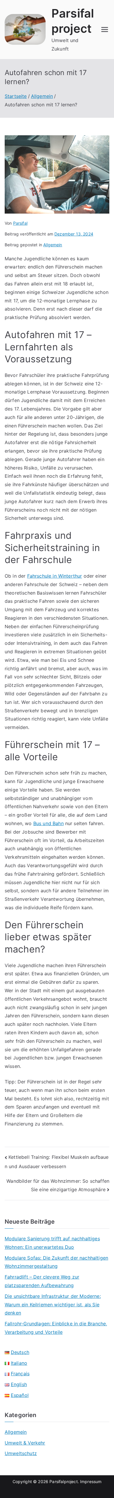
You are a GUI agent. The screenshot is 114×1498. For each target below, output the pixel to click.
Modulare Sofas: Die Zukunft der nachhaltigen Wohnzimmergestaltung (56, 1262)
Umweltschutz (21, 1453)
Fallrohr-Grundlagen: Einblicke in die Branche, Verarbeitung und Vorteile (56, 1328)
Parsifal (20, 223)
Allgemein (52, 244)
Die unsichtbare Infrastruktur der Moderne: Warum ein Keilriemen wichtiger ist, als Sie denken (53, 1304)
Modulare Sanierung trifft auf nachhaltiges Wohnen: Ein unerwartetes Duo (52, 1243)
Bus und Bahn (48, 823)
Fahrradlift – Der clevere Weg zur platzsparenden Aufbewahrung (42, 1281)
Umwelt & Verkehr (25, 1443)
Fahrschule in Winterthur (54, 576)
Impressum (90, 1481)
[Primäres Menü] (104, 29)
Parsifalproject (63, 1481)
